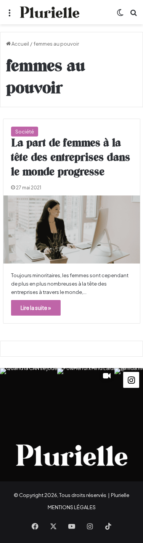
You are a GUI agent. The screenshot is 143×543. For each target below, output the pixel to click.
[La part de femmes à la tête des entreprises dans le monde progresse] (71, 229)
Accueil (20, 44)
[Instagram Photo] (28, 396)
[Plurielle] (49, 12)
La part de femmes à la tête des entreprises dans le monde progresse (70, 158)
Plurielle (120, 495)
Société (24, 132)
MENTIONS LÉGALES (72, 507)
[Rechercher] (133, 15)
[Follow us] (131, 379)
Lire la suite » (36, 307)
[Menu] (9, 15)
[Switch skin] (120, 15)
